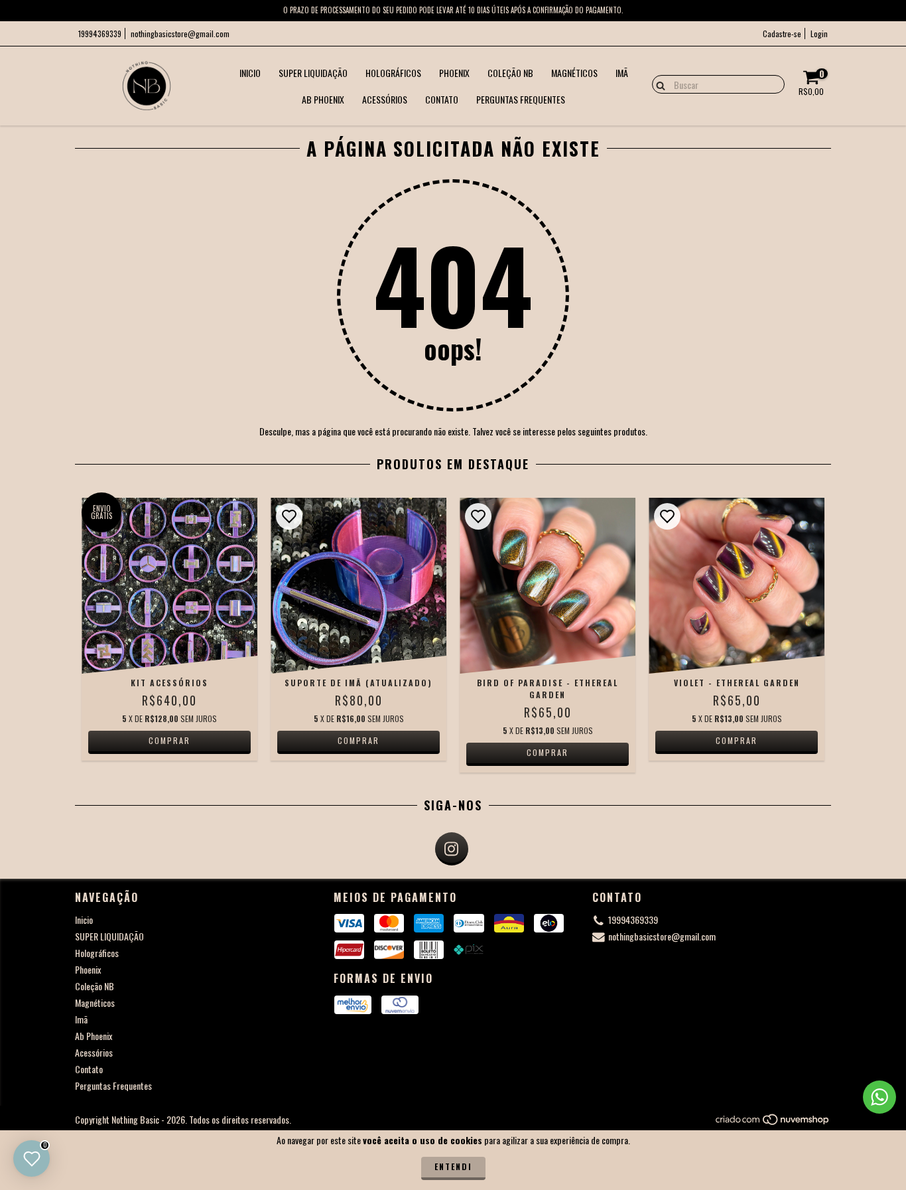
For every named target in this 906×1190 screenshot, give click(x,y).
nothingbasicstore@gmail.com (180, 33)
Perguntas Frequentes (520, 99)
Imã (621, 73)
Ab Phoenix (323, 99)
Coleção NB (510, 73)
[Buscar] (657, 83)
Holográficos (393, 73)
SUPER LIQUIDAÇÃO (313, 73)
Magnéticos (574, 73)
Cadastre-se (782, 33)
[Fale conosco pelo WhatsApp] (879, 1097)
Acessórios (384, 99)
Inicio (250, 73)
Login (819, 33)
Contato (441, 99)
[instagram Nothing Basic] (451, 848)
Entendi (453, 1166)
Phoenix (454, 73)
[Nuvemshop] (773, 1122)
